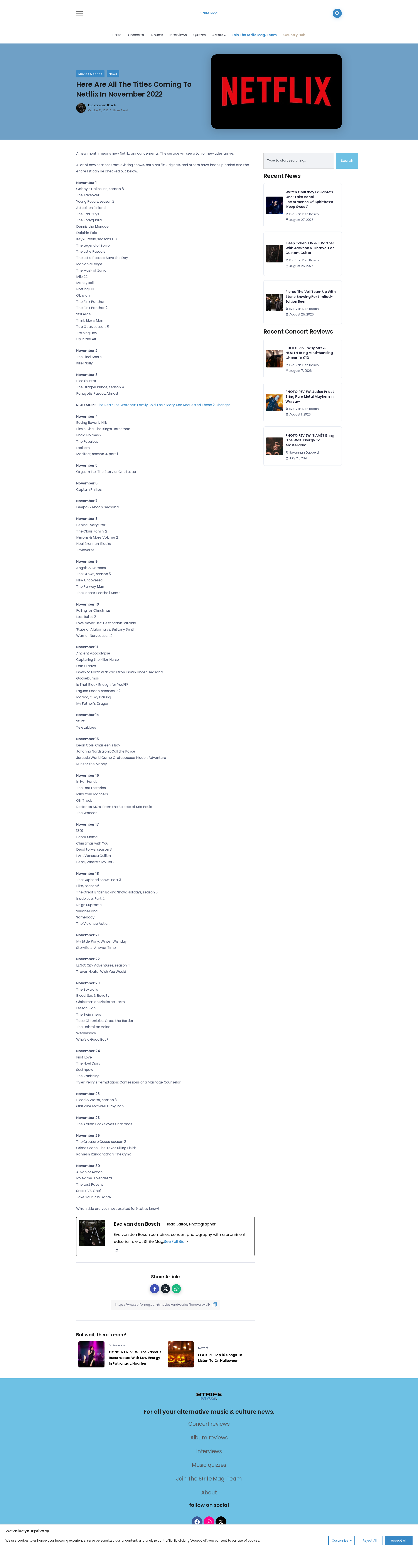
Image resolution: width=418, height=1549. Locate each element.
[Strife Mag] (209, 1396)
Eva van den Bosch (102, 105)
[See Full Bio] (187, 1241)
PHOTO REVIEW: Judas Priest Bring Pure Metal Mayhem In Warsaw (309, 396)
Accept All (398, 1540)
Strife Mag (209, 13)
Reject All (370, 1540)
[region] (209, 1536)
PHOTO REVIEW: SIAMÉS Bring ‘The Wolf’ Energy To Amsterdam (309, 440)
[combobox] (298, 161)
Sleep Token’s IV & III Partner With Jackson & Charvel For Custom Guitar (309, 248)
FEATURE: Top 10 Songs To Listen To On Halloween (220, 1357)
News (113, 74)
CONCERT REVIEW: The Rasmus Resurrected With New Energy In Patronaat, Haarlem (135, 1358)
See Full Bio (174, 1241)
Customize (340, 1540)
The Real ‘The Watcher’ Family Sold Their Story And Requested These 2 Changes (164, 404)
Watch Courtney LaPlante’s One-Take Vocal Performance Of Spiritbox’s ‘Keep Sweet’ (309, 199)
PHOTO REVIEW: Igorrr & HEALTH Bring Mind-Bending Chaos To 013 (309, 353)
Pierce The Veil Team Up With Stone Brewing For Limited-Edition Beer (310, 296)
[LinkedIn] (116, 1250)
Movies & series (90, 74)
